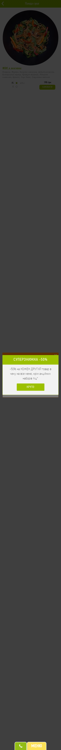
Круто (30, 387)
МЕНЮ (36, 746)
